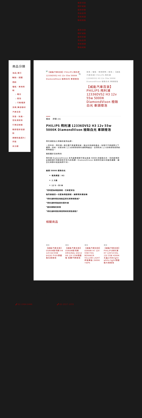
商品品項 (82, 13)
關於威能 (82, 6)
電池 (19, 94)
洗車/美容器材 (19, 107)
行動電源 (21, 102)
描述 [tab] (48, 118)
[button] (106, 26)
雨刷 (14, 82)
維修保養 (82, 9)
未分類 (15, 146)
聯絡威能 (82, 20)
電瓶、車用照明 (99, 72)
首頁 (88, 72)
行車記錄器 (17, 124)
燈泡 (19, 98)
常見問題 (82, 16)
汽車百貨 (16, 111)
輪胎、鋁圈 (17, 77)
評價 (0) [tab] (57, 118)
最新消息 (82, 2)
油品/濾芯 (17, 72)
